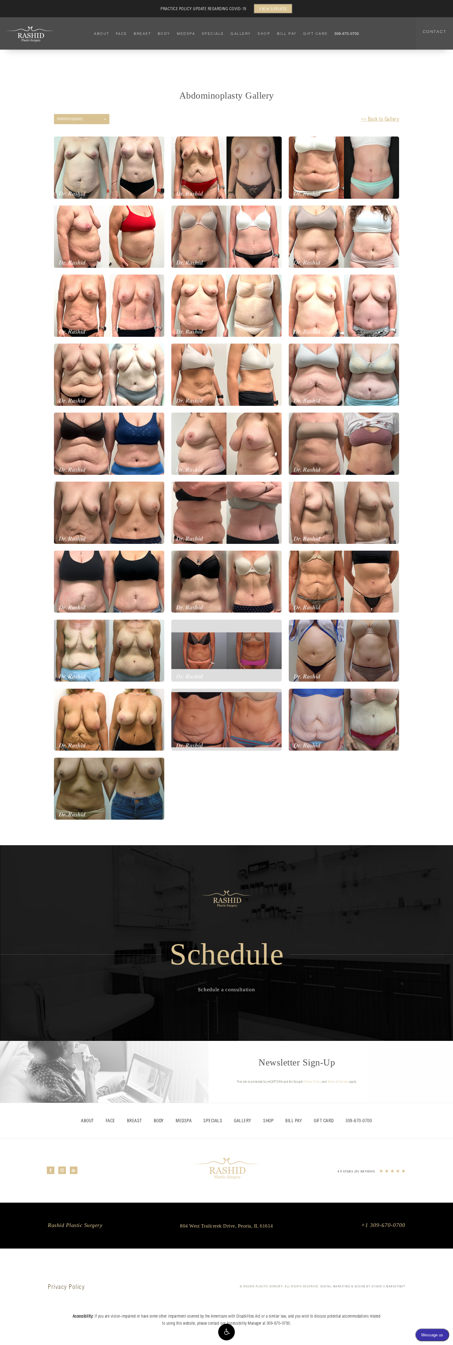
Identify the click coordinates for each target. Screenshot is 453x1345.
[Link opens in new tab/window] (51, 1170)
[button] (226, 1332)
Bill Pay (287, 33)
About (101, 33)
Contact (435, 31)
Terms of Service (338, 1082)
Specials (213, 33)
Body (164, 33)
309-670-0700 (278, 1324)
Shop (264, 33)
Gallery (241, 33)
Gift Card (315, 33)
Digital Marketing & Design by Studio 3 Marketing (363, 1286)
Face (121, 33)
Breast (142, 33)
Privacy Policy (312, 1082)
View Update (273, 8)
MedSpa (186, 33)
